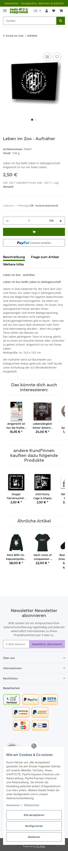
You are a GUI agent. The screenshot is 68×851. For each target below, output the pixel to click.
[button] (46, 11)
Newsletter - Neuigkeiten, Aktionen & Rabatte (34, 3)
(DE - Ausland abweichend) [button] (44, 205)
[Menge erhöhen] (60, 221)
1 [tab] (32, 120)
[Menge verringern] (7, 221)
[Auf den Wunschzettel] (57, 57)
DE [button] (36, 11)
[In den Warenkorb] (6, 47)
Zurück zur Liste (14, 35)
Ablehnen (34, 837)
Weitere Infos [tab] (13, 264)
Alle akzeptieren (34, 815)
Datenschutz (31, 805)
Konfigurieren (34, 826)
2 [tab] (36, 120)
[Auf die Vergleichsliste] (47, 57)
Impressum (13, 805)
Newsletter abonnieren (47, 644)
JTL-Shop (40, 846)
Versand (8, 186)
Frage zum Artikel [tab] (45, 257)
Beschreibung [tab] (14, 257)
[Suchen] (60, 21)
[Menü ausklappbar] (5, 9)
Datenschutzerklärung (18, 627)
